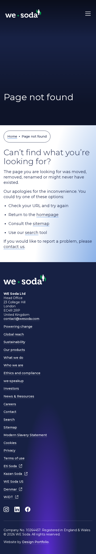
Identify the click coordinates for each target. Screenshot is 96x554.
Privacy (9, 450)
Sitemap (10, 427)
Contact (10, 412)
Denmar (10, 489)
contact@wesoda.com (21, 319)
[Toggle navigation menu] (88, 13)
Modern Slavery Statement (25, 435)
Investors (11, 388)
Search (9, 420)
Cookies (10, 443)
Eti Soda (10, 466)
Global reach (14, 334)
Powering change (18, 327)
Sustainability (14, 342)
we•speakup (14, 381)
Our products (14, 350)
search (31, 232)
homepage (47, 214)
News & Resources (19, 396)
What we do (13, 358)
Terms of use (14, 458)
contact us (14, 246)
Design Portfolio (35, 542)
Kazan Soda (13, 474)
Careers (10, 404)
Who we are (13, 365)
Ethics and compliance (22, 373)
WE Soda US (13, 482)
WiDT (8, 497)
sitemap (41, 223)
